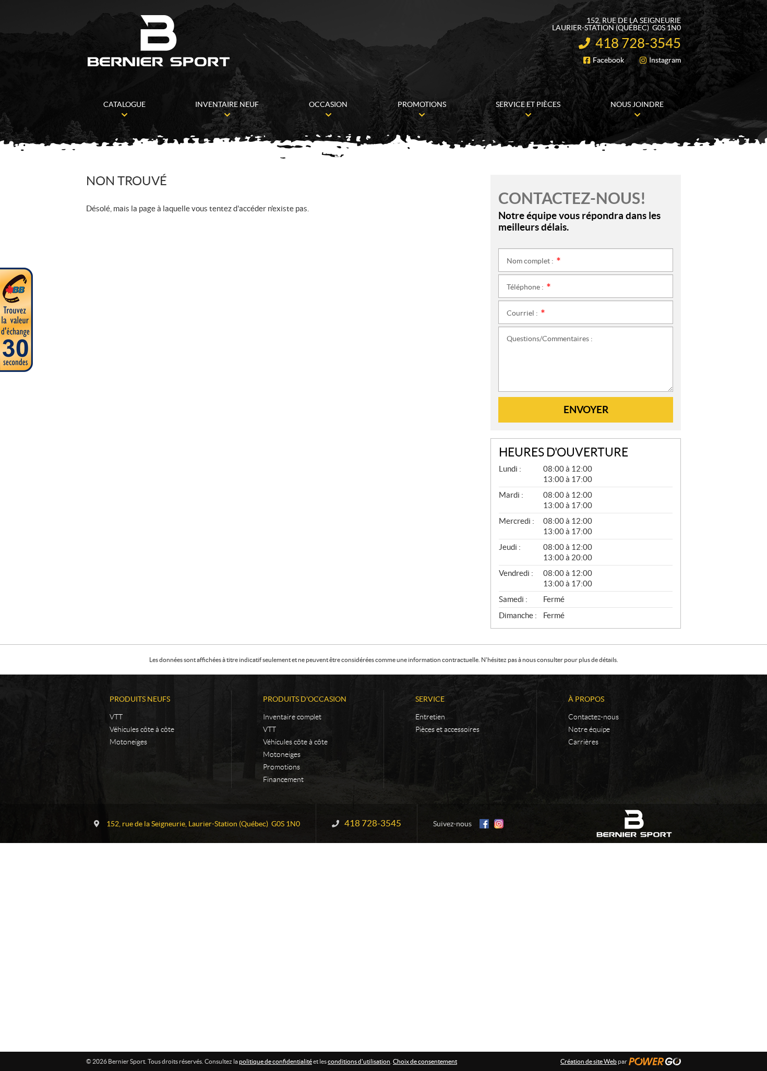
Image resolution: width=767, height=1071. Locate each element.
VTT (116, 717)
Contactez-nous (593, 717)
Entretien (430, 717)
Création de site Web (588, 1061)
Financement (283, 779)
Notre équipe (589, 729)
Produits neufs (140, 699)
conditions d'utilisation (359, 1061)
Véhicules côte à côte (142, 729)
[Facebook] (484, 823)
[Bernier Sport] (159, 41)
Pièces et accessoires (447, 729)
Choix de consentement (425, 1061)
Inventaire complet (292, 717)
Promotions (281, 767)
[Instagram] (499, 823)
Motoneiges (128, 742)
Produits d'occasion (304, 699)
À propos (586, 699)
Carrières (583, 742)
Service (430, 699)
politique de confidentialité (275, 1061)
